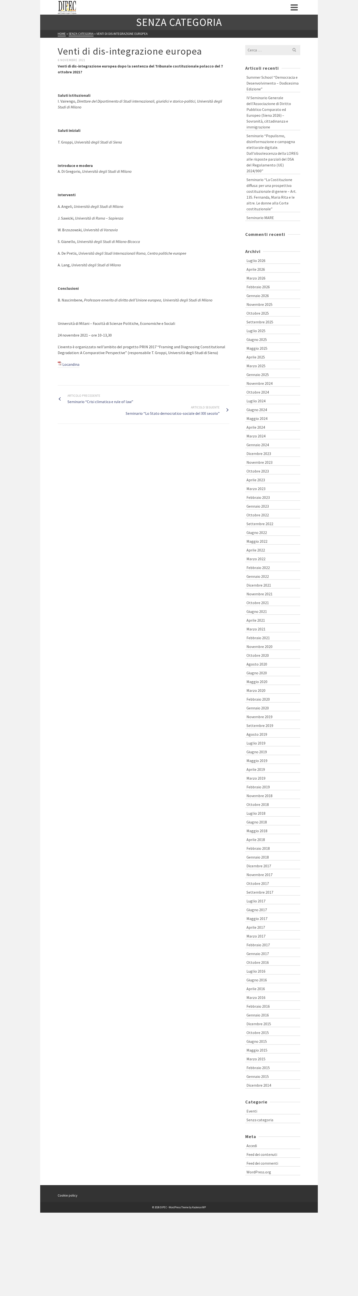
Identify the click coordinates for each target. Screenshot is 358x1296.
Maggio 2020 (256, 681)
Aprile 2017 (255, 927)
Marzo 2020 (255, 690)
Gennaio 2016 (257, 1015)
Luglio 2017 (255, 901)
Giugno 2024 (256, 409)
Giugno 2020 (256, 672)
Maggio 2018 (256, 830)
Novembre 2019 (259, 716)
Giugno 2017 (256, 909)
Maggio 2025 (256, 348)
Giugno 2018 (256, 822)
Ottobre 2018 (257, 804)
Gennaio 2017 (257, 953)
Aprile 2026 (255, 269)
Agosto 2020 (256, 664)
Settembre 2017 (259, 892)
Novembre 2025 (259, 304)
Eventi (251, 1111)
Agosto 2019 (256, 734)
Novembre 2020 (259, 646)
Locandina (70, 364)
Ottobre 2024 (257, 392)
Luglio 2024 (255, 400)
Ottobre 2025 (257, 313)
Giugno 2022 (256, 532)
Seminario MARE (260, 217)
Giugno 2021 (256, 611)
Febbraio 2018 (258, 848)
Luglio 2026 (255, 260)
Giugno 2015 (256, 1041)
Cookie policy (67, 1195)
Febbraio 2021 (258, 637)
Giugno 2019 (256, 751)
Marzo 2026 (255, 278)
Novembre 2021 (259, 593)
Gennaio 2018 (257, 857)
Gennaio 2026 (257, 295)
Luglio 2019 (255, 743)
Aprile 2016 (255, 988)
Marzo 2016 (255, 997)
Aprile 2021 (255, 620)
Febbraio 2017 (258, 944)
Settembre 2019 (259, 725)
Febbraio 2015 (258, 1067)
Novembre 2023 (259, 462)
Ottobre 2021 (257, 602)
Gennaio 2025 (257, 374)
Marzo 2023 (255, 488)
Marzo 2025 (255, 365)
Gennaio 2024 (257, 444)
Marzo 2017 (255, 936)
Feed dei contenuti (261, 1154)
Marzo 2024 (255, 436)
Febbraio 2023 (258, 497)
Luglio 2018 (255, 813)
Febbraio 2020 (258, 699)
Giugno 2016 (256, 979)
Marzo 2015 (255, 1058)
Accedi (251, 1145)
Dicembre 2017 (258, 865)
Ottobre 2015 (257, 1032)
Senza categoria (259, 1119)
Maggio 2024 (256, 418)
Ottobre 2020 (257, 655)
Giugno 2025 (256, 339)
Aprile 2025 (255, 357)
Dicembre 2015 (258, 1023)
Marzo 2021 (255, 629)
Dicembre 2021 (258, 585)
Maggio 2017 (256, 918)
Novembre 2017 (259, 874)
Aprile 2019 (255, 769)
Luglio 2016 (255, 971)
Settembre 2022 (259, 523)
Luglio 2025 (255, 330)
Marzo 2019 (255, 778)
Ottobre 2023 (257, 471)
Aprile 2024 (255, 427)
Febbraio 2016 (258, 1006)
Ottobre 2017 (257, 883)
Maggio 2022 (256, 541)
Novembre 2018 (259, 795)
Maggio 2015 (256, 1050)
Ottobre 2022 (257, 515)
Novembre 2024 (259, 383)
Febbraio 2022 (258, 567)
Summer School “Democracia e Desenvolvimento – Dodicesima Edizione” (272, 83)
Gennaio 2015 (257, 1076)
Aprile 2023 (255, 479)
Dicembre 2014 (258, 1085)
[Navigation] (294, 7)
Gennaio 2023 (257, 506)
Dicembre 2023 (258, 453)
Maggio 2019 (256, 760)
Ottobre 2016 (257, 962)
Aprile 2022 (255, 550)
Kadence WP (199, 1207)
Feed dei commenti (262, 1163)
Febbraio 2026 (258, 286)
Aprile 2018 (255, 839)
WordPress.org (258, 1172)
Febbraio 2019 (258, 786)
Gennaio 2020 (257, 708)
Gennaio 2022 (257, 576)
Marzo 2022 (255, 558)
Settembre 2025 (259, 321)
